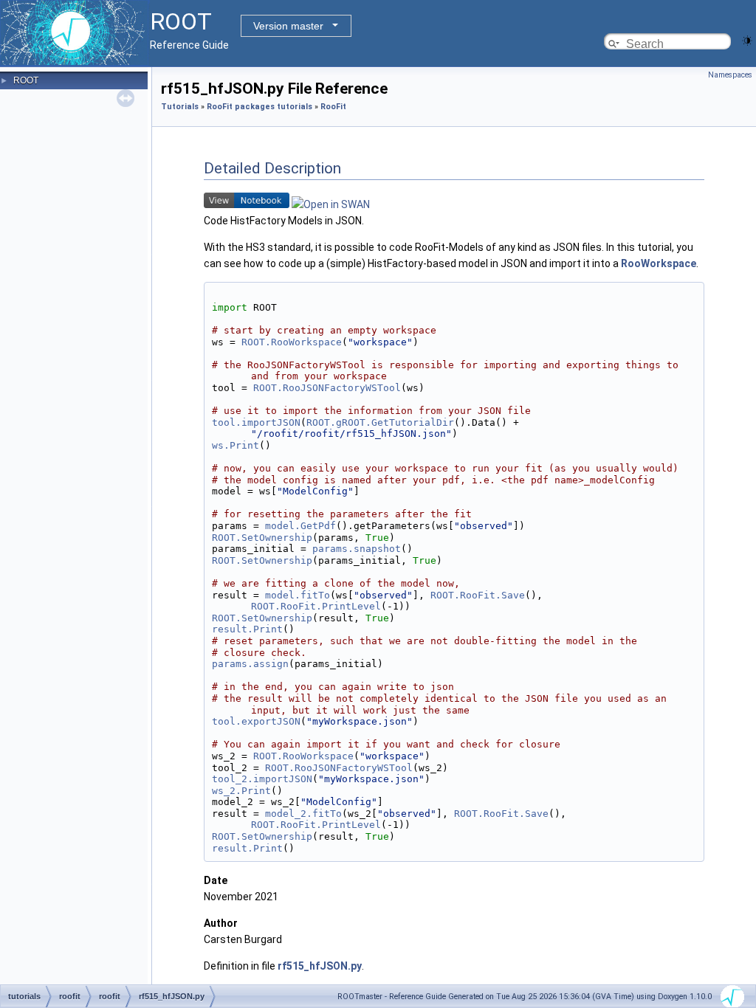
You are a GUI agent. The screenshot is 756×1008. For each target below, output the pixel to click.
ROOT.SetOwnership (262, 537)
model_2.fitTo (303, 813)
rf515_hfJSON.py (320, 966)
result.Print (247, 629)
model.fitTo (297, 595)
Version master (288, 26)
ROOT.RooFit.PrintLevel (316, 606)
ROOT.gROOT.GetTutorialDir (380, 422)
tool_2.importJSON (262, 778)
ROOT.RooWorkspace (291, 342)
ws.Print (235, 445)
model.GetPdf (300, 525)
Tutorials (180, 106)
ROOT (25, 80)
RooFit (333, 106)
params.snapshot (356, 548)
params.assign (250, 663)
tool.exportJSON (256, 721)
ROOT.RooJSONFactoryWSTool (327, 387)
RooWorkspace (658, 263)
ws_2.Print (241, 790)
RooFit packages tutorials (259, 106)
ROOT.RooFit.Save (477, 595)
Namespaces (730, 75)
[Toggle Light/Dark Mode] (747, 39)
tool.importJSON (256, 422)
